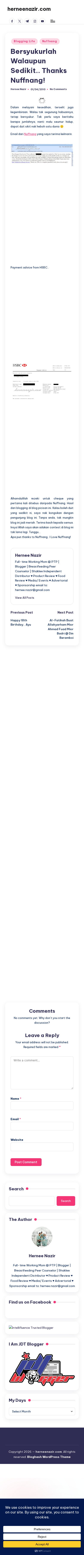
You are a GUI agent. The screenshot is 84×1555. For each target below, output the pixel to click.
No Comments (58, 89)
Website (17, 1140)
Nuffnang (49, 41)
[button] (24, 597)
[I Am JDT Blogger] (42, 1369)
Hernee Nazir (28, 555)
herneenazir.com (29, 9)
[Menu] (52, 21)
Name (16, 1099)
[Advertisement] (42, 212)
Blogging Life (24, 41)
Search (16, 1188)
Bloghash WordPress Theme (49, 1457)
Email (16, 1119)
